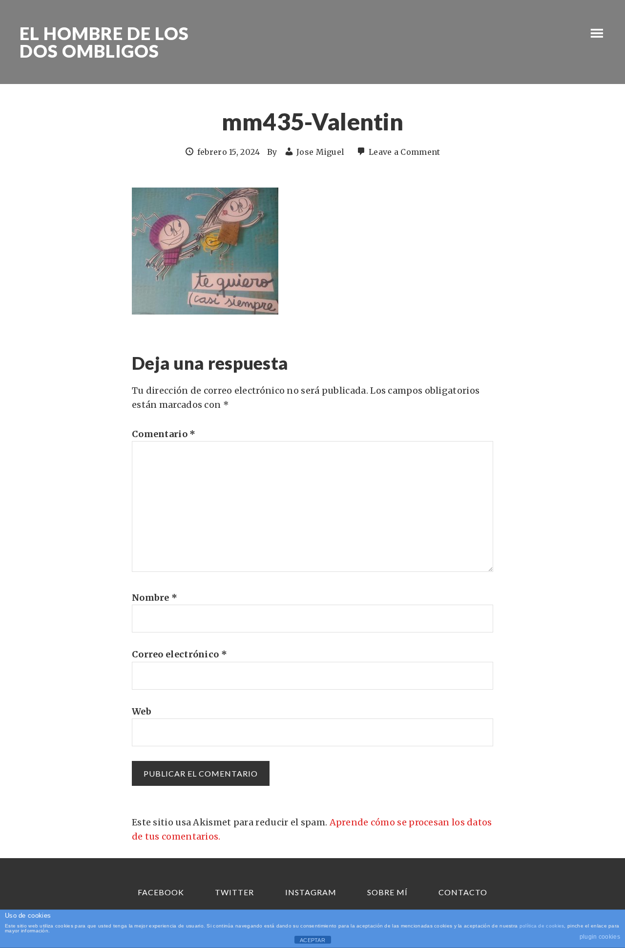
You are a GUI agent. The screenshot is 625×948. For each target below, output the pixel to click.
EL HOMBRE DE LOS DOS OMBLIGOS (104, 42)
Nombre (154, 597)
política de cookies (542, 925)
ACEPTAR (312, 940)
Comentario (164, 434)
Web (141, 711)
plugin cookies (600, 936)
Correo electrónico (179, 654)
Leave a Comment (404, 152)
